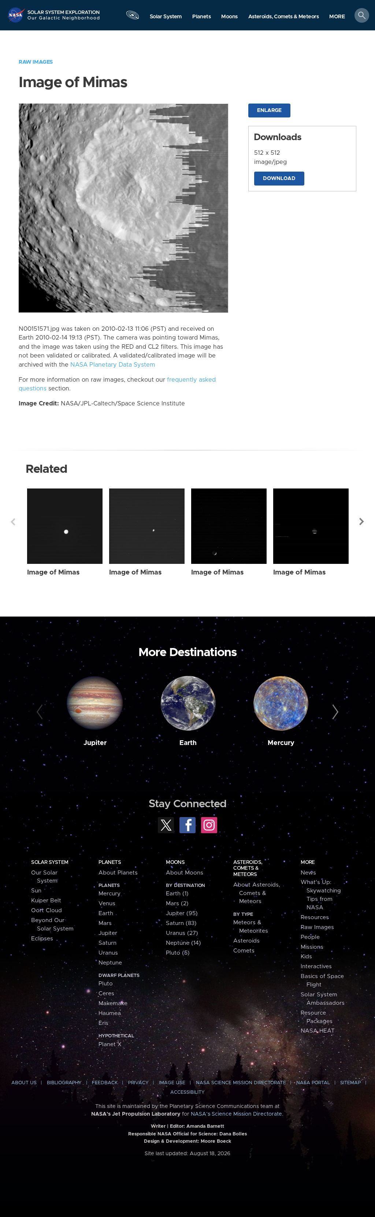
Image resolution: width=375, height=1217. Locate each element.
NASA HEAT (318, 1031)
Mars (105, 923)
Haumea (110, 1013)
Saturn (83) (181, 923)
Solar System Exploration (63, 10)
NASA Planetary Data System (112, 365)
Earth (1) (177, 893)
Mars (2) (177, 903)
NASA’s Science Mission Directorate (236, 1114)
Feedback (105, 1083)
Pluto (106, 983)
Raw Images (36, 62)
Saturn (107, 943)
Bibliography (64, 1083)
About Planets (118, 873)
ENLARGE (269, 110)
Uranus (108, 953)
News (308, 873)
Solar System (49, 862)
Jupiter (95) (182, 913)
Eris (103, 1023)
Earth (188, 743)
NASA (17, 15)
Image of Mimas (53, 572)
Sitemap (350, 1083)
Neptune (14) (183, 943)
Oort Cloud (46, 910)
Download (279, 178)
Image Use (172, 1083)
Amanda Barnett (205, 1126)
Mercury (281, 743)
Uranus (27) (182, 933)
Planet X (110, 1044)
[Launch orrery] (132, 17)
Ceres (106, 993)
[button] (337, 17)
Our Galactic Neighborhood (63, 20)
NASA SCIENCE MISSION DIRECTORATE (241, 1083)
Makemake (113, 1003)
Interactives (316, 966)
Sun (36, 891)
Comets (244, 951)
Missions (312, 947)
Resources (315, 917)
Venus (107, 903)
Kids (306, 956)
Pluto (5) (178, 953)
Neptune (110, 963)
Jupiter (95, 743)
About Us (24, 1083)
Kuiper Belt (46, 900)
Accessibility (187, 1092)
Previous (12, 522)
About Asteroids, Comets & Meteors (256, 893)
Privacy (138, 1083)
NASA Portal (313, 1083)
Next (362, 522)
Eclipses (42, 938)
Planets (110, 862)
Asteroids (246, 941)
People (310, 937)
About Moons (184, 873)
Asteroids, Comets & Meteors (247, 868)
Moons (175, 862)
